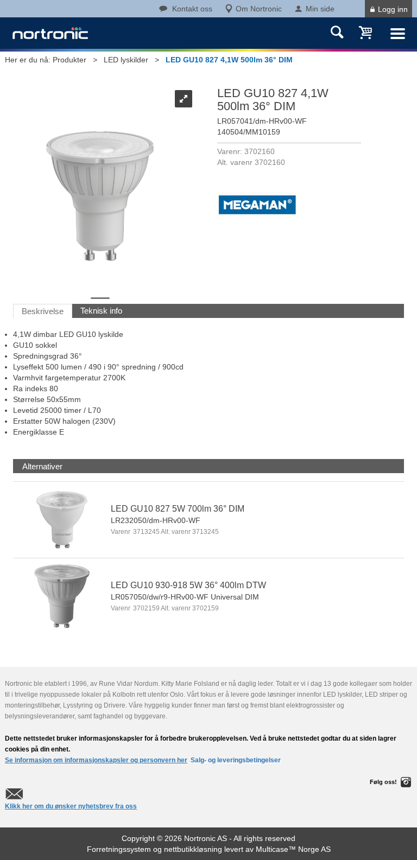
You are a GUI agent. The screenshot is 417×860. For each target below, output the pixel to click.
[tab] (42, 466)
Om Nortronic (259, 8)
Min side (320, 8)
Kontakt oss (192, 8)
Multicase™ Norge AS (293, 849)
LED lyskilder (126, 59)
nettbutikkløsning (193, 849)
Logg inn (393, 9)
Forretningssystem (119, 849)
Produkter (69, 59)
